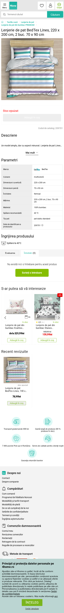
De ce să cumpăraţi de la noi (15, 508)
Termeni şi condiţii (10, 515)
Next (59, 318)
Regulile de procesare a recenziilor (18, 545)
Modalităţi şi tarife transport (15, 501)
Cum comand (8, 494)
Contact (6, 478)
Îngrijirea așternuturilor (13, 519)
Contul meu (7, 531)
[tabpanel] (32, 69)
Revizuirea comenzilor (12, 534)
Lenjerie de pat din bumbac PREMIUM (17, 25)
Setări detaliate (32, 609)
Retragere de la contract (13, 542)
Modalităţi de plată (11, 504)
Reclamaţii (7, 538)
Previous (5, 318)
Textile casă (12, 22)
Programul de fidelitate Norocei (17, 497)
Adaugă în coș (32, 117)
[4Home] (3, 22)
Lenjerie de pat (27, 22)
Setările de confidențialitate (15, 512)
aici (56, 596)
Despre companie (10, 482)
